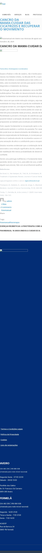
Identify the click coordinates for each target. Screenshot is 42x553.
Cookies (4, 440)
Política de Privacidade (10, 434)
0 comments (6, 207)
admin (9, 201)
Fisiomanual (6, 210)
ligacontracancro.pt (32, 181)
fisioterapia (14, 222)
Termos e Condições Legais (12, 429)
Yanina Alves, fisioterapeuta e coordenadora (14, 69)
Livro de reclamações (9, 445)
